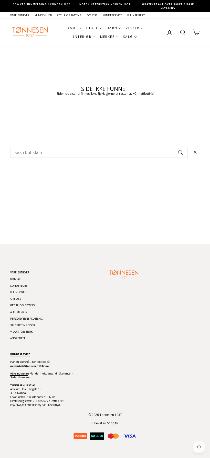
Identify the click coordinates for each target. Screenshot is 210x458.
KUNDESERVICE (112, 15)
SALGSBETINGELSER (22, 325)
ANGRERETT (17, 338)
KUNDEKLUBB (43, 15)
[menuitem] (74, 28)
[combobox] (99, 152)
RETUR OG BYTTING (69, 15)
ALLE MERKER (18, 312)
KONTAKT (16, 279)
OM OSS (92, 15)
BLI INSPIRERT (136, 15)
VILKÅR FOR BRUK (21, 331)
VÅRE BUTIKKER (19, 15)
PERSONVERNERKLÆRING (26, 318)
